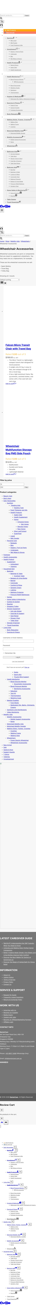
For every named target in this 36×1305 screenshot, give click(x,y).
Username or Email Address (13, 638)
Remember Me (10, 653)
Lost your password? (18, 661)
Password (6, 645)
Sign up (27, 667)
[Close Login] (1, 1118)
